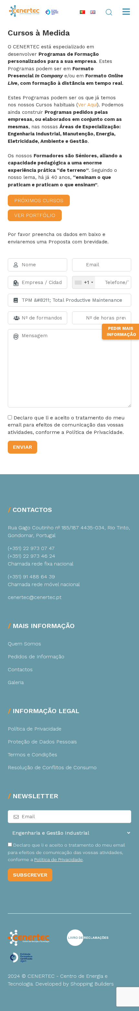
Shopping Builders (92, 984)
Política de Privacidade (34, 729)
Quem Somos (24, 644)
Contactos (20, 669)
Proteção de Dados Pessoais (42, 742)
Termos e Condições (32, 754)
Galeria (16, 682)
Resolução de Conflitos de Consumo (52, 767)
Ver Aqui (87, 105)
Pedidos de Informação (36, 656)
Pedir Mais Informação (121, 331)
